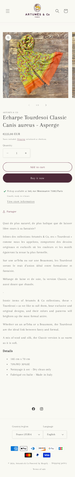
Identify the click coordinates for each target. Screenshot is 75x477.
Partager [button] (11, 211)
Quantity (7, 145)
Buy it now (37, 178)
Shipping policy (59, 463)
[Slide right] (46, 105)
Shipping (21, 139)
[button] (7, 11)
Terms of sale (39, 469)
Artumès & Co (22, 463)
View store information (21, 201)
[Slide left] (29, 105)
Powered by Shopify (39, 463)
